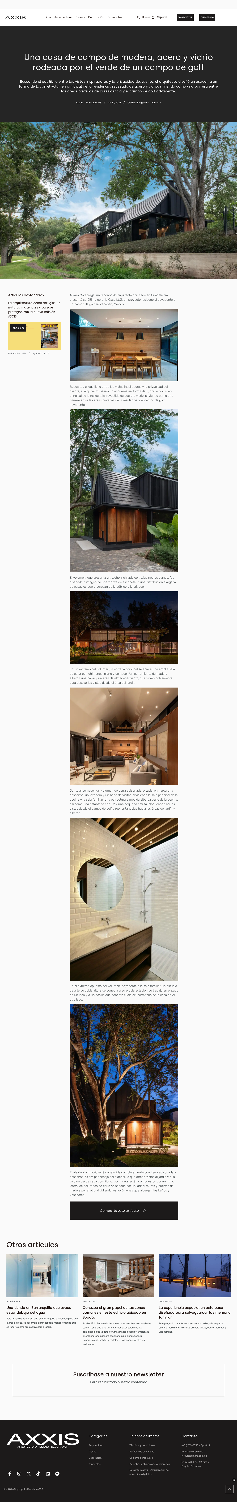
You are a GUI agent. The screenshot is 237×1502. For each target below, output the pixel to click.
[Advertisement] (212, 345)
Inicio (47, 17)
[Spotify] (57, 1473)
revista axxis (89, 1301)
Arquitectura (63, 17)
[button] (144, 1211)
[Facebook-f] (9, 1473)
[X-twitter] (28, 1473)
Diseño (80, 17)
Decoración (96, 17)
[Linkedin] (47, 1473)
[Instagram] (19, 1473)
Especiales (115, 17)
